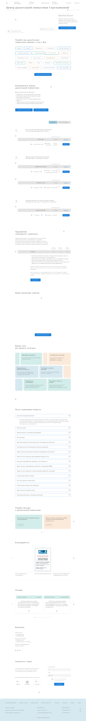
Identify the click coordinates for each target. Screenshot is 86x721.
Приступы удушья (22, 67)
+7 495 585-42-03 (19, 634)
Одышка (28, 48)
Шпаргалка (35, 279)
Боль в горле (37, 57)
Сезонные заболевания (17, 3)
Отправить (59, 684)
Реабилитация (45, 2)
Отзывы (79, 702)
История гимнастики (55, 3)
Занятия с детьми (32, 3)
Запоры (30, 62)
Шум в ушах (20, 62)
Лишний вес (50, 48)
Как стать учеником (41, 109)
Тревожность (38, 48)
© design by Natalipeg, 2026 (43, 717)
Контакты (77, 2)
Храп (39, 62)
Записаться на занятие (43, 334)
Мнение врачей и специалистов (12, 712)
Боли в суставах (64, 67)
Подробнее (66, 139)
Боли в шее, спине (49, 67)
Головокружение (50, 57)
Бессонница (35, 67)
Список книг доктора (42, 710)
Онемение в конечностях (62, 62)
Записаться (66, 144)
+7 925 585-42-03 (19, 636)
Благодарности (40, 707)
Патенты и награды (9, 707)
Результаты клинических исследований (14, 710)
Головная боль (65, 57)
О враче (72, 702)
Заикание (47, 62)
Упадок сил (65, 53)
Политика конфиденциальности (44, 712)
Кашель (19, 48)
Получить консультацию (67, 27)
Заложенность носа (22, 57)
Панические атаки (64, 48)
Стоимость (69, 2)
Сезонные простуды (23, 53)
